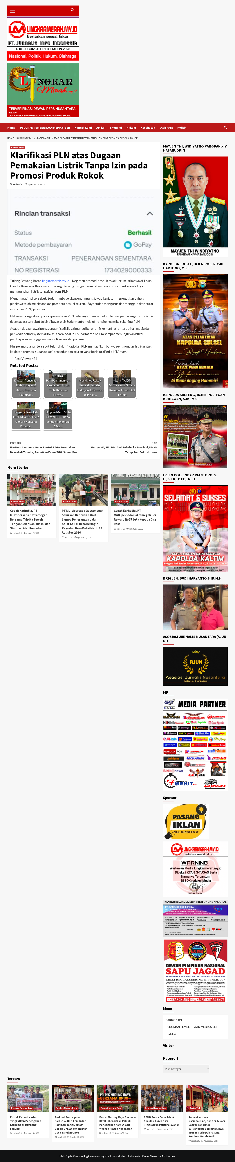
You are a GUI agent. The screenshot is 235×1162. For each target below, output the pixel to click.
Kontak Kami (83, 127)
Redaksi (171, 1034)
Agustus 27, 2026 (84, 537)
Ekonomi (116, 127)
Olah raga (166, 127)
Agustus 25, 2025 (36, 184)
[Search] (225, 127)
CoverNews (149, 1156)
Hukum (131, 127)
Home (11, 127)
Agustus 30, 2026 (32, 1133)
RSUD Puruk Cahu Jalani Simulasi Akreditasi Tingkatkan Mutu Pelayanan (162, 1121)
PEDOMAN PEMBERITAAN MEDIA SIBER (45, 127)
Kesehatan (148, 127)
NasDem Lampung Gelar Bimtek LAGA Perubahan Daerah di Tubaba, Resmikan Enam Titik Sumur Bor (43, 447)
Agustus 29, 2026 (32, 533)
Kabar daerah (17, 147)
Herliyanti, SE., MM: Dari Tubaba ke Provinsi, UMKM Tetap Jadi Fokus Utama (124, 447)
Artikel (100, 127)
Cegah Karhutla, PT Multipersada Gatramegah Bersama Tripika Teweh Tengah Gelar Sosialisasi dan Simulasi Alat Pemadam (30, 519)
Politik (181, 127)
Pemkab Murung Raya (21, 1108)
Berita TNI (195, 1108)
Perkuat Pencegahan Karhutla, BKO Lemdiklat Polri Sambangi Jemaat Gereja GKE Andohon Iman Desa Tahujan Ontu (71, 1124)
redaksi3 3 (18, 184)
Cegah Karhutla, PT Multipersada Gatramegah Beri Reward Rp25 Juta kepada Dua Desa (135, 517)
